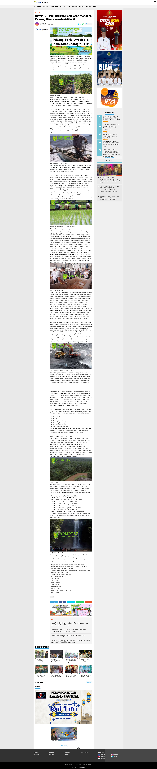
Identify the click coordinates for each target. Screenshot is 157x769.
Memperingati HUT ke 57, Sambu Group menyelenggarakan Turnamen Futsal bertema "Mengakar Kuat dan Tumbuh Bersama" (109, 189)
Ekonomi (81, 6)
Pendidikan (36, 754)
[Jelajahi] (155, 2)
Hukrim (39, 6)
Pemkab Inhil (84, 752)
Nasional (45, 6)
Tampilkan (89, 682)
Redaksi (90, 764)
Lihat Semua (64, 745)
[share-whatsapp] (83, 24)
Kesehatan (88, 6)
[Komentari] (88, 602)
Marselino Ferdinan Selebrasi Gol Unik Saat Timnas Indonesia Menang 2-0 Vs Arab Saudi (109, 198)
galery (95, 6)
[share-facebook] (76, 24)
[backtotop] (78, 749)
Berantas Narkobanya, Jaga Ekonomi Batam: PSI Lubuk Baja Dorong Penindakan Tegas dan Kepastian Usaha (111, 135)
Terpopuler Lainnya (109, 157)
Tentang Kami (68, 764)
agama (68, 6)
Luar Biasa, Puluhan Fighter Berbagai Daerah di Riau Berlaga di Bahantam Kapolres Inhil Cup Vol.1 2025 (110, 180)
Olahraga (74, 6)
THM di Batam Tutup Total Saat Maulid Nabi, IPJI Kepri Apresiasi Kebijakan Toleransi (111, 118)
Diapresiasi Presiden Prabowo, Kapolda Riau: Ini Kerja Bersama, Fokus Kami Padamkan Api (111, 127)
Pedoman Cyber (77, 764)
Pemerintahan (54, 6)
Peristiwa (62, 6)
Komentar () (89, 23)
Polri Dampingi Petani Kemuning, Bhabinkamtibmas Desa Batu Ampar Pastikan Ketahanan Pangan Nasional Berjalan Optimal (111, 153)
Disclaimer (84, 764)
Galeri (38, 12)
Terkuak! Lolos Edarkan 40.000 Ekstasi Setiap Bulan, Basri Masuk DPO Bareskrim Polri (111, 143)
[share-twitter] (79, 24)
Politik (67, 754)
